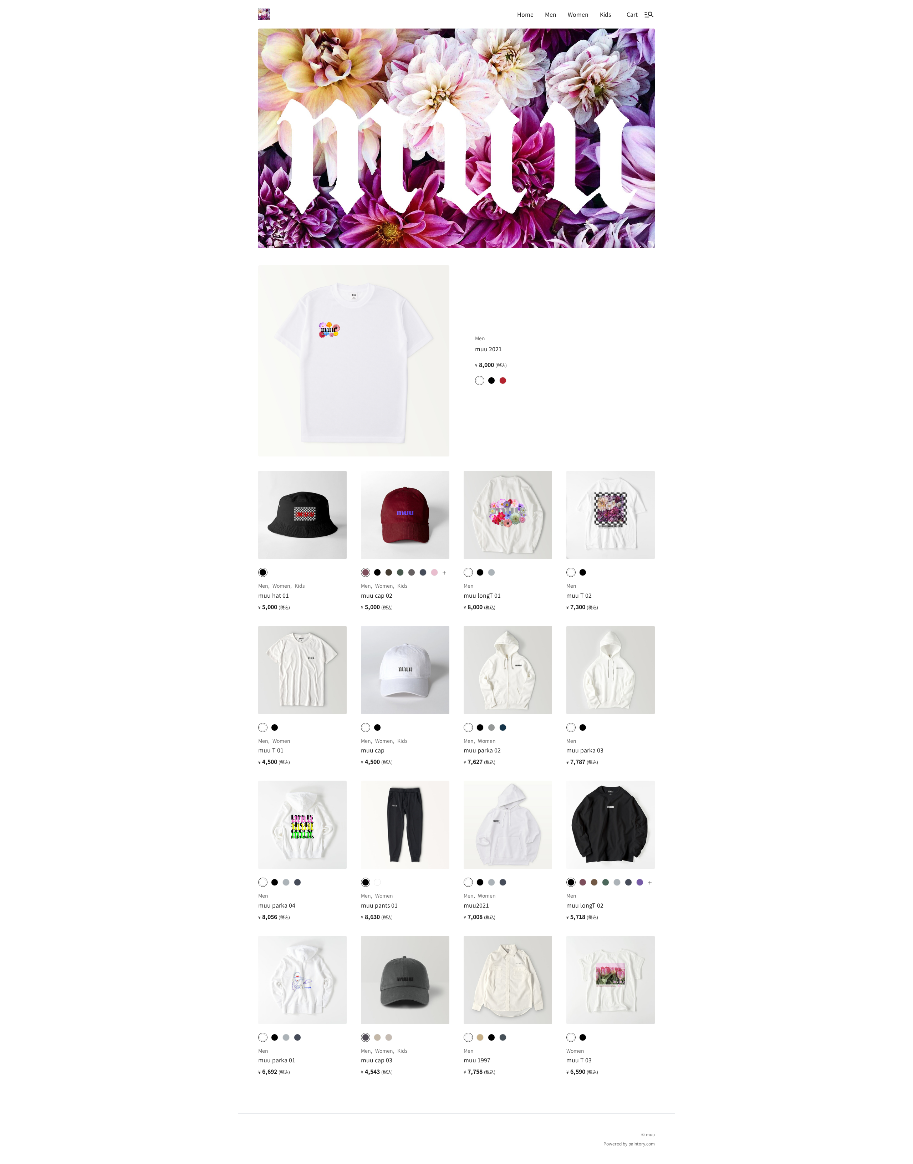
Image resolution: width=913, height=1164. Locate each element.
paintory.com (641, 1143)
